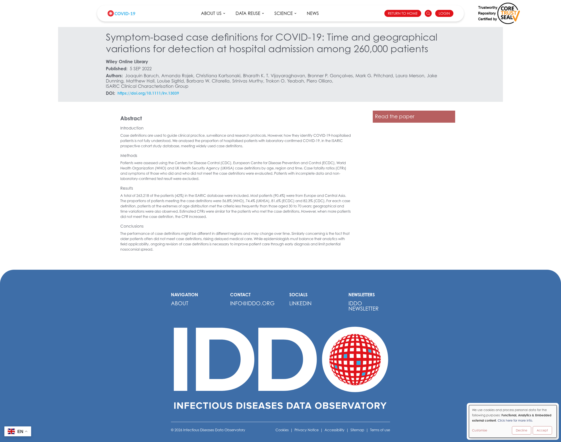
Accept (542, 430)
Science (283, 13)
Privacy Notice (307, 430)
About (179, 303)
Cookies (282, 430)
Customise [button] (479, 430)
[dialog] (513, 421)
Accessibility (334, 430)
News (313, 13)
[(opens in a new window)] (499, 13)
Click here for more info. (515, 420)
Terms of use (380, 430)
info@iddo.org (252, 303)
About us (211, 13)
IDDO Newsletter (363, 306)
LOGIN (444, 13)
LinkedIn (300, 303)
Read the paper (394, 116)
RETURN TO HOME (403, 13)
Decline (521, 430)
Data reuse (248, 13)
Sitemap (357, 430)
